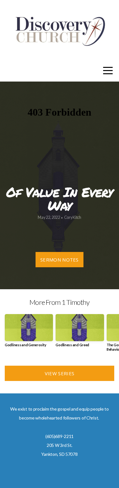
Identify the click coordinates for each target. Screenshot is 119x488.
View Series (59, 373)
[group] (29, 333)
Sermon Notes (59, 259)
